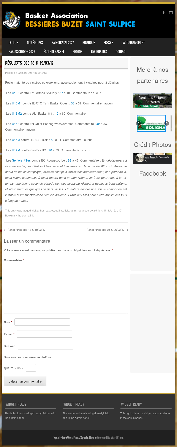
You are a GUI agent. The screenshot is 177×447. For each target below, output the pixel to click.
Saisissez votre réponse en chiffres (27, 357)
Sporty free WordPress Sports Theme (75, 437)
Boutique (88, 42)
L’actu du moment (133, 42)
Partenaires (99, 51)
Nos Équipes (35, 42)
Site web (9, 346)
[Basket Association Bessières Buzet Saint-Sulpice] (72, 31)
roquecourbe (85, 210)
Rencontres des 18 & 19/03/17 (25, 230)
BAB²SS (42, 72)
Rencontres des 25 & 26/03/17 (107, 230)
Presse (108, 42)
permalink (28, 215)
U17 (119, 210)
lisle (67, 210)
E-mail (9, 334)
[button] (151, 123)
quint (73, 210)
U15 (112, 210)
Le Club (13, 42)
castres (50, 210)
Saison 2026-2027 (63, 42)
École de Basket (54, 51)
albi (34, 210)
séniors (98, 210)
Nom (8, 322)
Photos (77, 51)
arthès (40, 210)
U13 (106, 210)
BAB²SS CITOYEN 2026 (22, 51)
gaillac (59, 210)
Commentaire (14, 260)
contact (121, 51)
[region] (152, 112)
